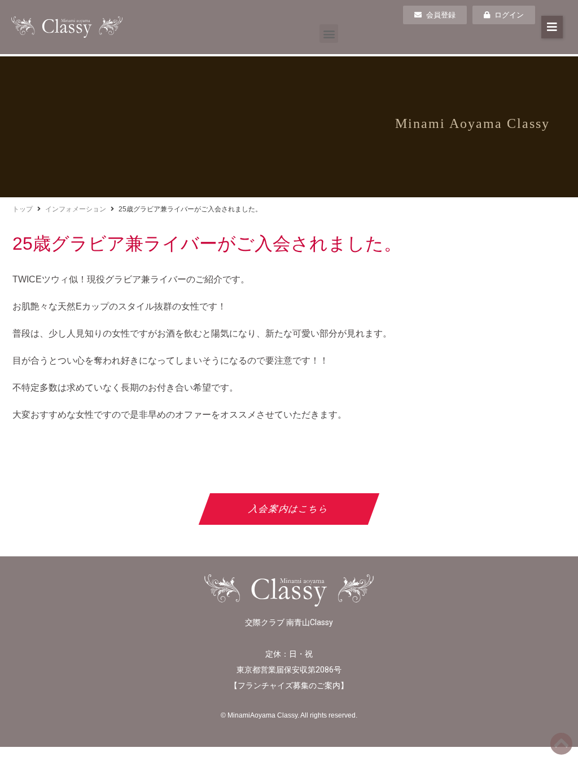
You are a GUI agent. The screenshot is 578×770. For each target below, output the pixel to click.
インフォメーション (75, 209)
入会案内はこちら (289, 509)
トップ (22, 209)
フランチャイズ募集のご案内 (289, 685)
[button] (328, 33)
